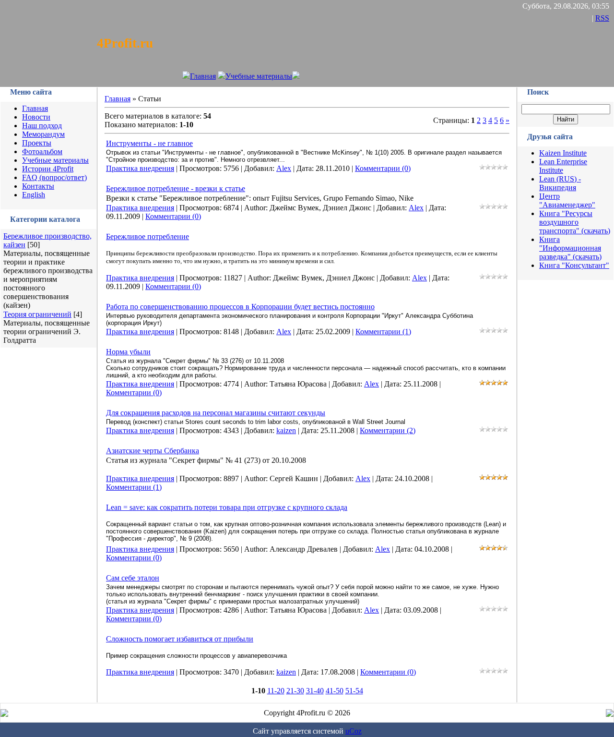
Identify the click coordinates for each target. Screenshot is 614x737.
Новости (36, 117)
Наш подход (42, 125)
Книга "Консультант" (574, 265)
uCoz (353, 731)
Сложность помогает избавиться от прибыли (179, 639)
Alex (283, 168)
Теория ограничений (37, 314)
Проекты (36, 143)
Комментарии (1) (383, 331)
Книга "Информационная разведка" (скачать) (570, 248)
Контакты (38, 186)
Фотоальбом (42, 151)
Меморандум (43, 134)
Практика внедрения (140, 168)
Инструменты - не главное (149, 143)
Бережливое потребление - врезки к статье (175, 188)
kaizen (286, 430)
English (33, 195)
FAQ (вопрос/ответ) (54, 177)
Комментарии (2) (387, 430)
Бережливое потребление (147, 236)
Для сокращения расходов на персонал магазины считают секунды (215, 413)
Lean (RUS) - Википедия (560, 183)
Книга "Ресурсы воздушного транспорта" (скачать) (574, 222)
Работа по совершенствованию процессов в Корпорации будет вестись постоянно (240, 306)
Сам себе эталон (132, 578)
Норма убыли (128, 352)
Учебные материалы (258, 76)
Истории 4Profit (47, 169)
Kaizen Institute (563, 153)
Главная (203, 76)
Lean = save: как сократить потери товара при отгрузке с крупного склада (226, 507)
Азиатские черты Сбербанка (152, 451)
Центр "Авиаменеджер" (567, 200)
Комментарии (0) (383, 168)
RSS (602, 18)
